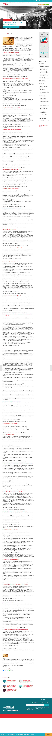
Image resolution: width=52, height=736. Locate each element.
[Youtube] (39, 1)
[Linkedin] (42, 1)
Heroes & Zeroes (43, 75)
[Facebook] (36, 1)
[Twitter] (38, 1)
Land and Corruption (43, 78)
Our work (41, 96)
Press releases (43, 84)
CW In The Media (43, 86)
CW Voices (41, 77)
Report (40, 4)
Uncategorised (42, 114)
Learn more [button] (32, 734)
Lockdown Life (43, 91)
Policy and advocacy (44, 101)
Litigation (42, 107)
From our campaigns (44, 74)
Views (40, 87)
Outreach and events (44, 108)
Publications (42, 98)
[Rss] (44, 1)
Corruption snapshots (44, 72)
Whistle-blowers (43, 71)
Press (40, 83)
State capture (42, 69)
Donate (46, 4)
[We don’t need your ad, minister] (51, 368)
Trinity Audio (12, 33)
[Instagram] (41, 1)
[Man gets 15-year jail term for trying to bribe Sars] (1, 368)
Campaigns (42, 111)
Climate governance (44, 66)
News (40, 64)
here (3, 651)
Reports (41, 63)
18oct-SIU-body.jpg (6, 668)
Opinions (42, 89)
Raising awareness (43, 105)
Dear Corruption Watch (44, 92)
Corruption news (43, 68)
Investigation (42, 112)
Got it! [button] (48, 734)
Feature (41, 95)
